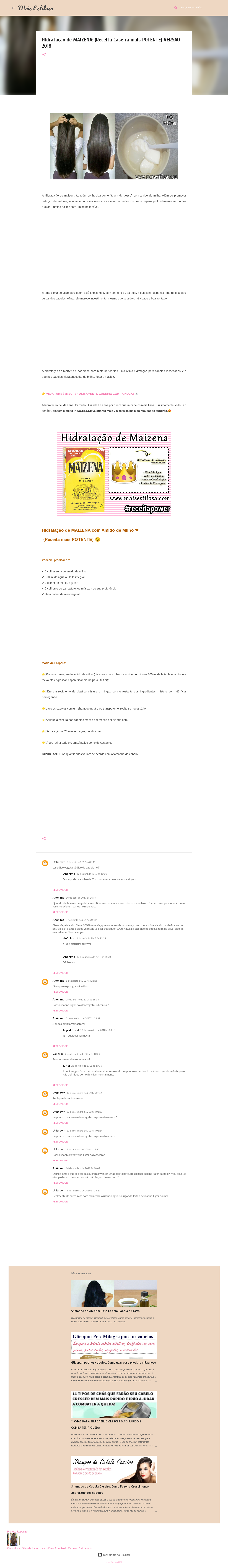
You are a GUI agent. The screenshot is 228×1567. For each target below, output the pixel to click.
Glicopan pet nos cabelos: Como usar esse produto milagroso (113, 1362)
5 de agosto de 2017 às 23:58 (81, 980)
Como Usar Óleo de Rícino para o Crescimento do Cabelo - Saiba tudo (49, 1548)
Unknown (59, 862)
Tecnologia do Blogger (116, 1554)
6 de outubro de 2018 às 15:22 (83, 1149)
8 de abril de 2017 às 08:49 (81, 862)
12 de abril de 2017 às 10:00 (92, 873)
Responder (60, 889)
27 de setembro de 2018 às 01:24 (84, 1130)
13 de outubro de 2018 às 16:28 (94, 956)
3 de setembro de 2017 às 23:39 (83, 1018)
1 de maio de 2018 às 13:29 (91, 938)
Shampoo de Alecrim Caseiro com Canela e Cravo (105, 1311)
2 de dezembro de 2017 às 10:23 (82, 1054)
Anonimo (58, 980)
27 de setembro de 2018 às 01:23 (84, 1111)
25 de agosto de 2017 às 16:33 (82, 999)
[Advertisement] (114, 88)
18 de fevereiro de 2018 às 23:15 (97, 1030)
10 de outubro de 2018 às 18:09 (83, 1168)
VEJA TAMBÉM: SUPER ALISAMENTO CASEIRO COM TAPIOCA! (90, 393)
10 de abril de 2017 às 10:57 (81, 897)
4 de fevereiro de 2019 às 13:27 (83, 1190)
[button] (44, 55)
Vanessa (58, 1053)
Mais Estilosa (35, 8)
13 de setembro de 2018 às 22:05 (84, 1092)
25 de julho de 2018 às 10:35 (86, 1065)
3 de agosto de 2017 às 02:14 (81, 919)
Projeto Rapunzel (17, 1531)
